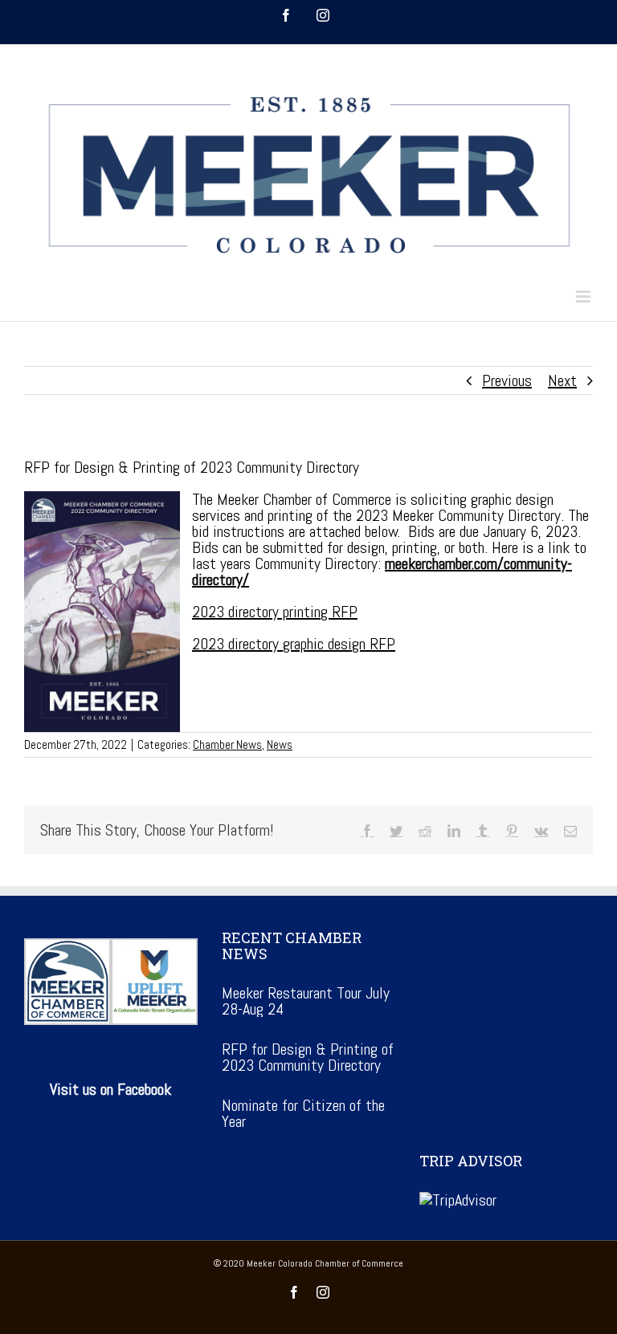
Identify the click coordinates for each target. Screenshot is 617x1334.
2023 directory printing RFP (275, 611)
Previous (507, 380)
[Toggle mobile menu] (584, 296)
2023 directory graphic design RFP (293, 643)
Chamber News (227, 744)
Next (562, 380)
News (279, 744)
